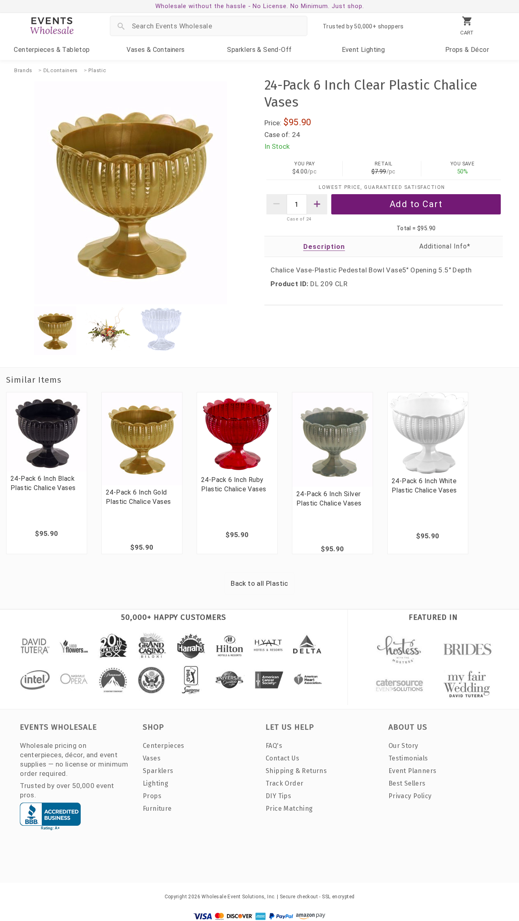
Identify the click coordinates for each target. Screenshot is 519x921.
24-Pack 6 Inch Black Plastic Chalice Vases (43, 483)
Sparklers (259, 50)
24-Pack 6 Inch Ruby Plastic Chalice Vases (233, 484)
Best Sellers (407, 783)
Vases (155, 50)
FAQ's (274, 746)
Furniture (157, 808)
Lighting (363, 50)
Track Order (284, 783)
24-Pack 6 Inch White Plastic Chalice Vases (424, 485)
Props (467, 50)
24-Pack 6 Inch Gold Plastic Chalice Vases (138, 496)
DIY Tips (278, 796)
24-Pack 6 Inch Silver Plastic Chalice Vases (328, 498)
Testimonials (408, 758)
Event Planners (412, 771)
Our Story (403, 746)
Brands (23, 70)
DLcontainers (60, 70)
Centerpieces (52, 50)
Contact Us (282, 758)
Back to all (259, 583)
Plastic (97, 70)
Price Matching (289, 808)
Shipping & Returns (296, 771)
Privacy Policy (410, 796)
